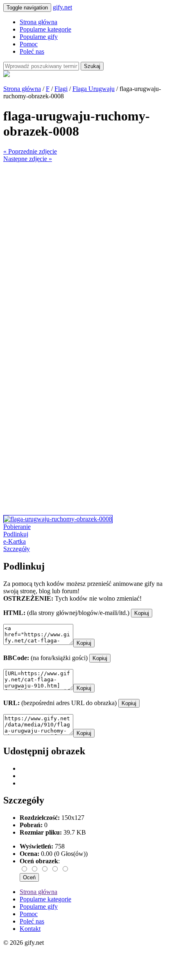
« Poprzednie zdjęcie (30, 151)
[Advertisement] (88, 251)
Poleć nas (32, 51)
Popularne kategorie (45, 29)
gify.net (62, 7)
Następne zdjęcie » (27, 158)
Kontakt (30, 928)
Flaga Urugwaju (93, 88)
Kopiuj (141, 613)
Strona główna (38, 21)
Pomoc (29, 44)
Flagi (61, 88)
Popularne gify (39, 36)
